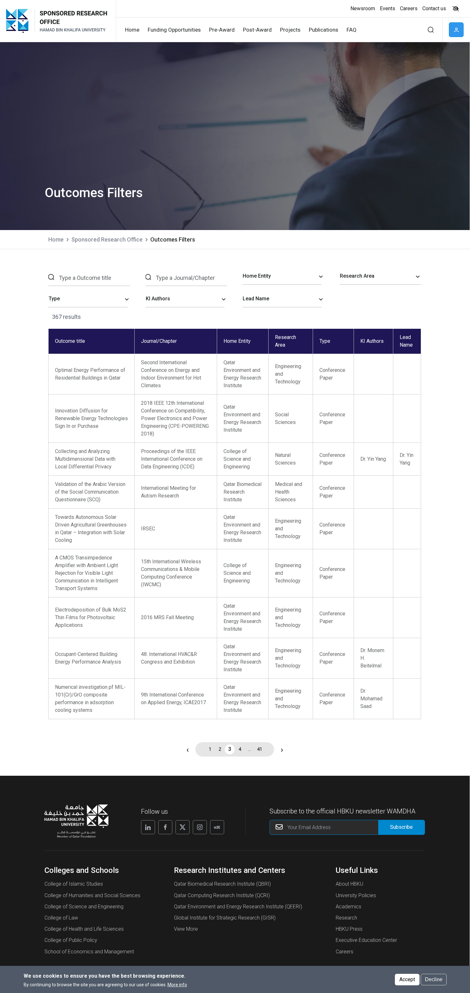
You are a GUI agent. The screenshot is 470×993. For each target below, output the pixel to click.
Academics (348, 907)
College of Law (61, 918)
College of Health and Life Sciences (84, 929)
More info (177, 984)
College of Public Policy (70, 940)
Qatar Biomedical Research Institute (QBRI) (222, 884)
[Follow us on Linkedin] (148, 827)
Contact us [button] (434, 8)
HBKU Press (349, 929)
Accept (407, 979)
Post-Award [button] (257, 30)
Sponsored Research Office (107, 239)
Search (430, 30)
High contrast (455, 8)
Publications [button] (323, 30)
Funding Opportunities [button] (174, 30)
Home (56, 239)
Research (346, 918)
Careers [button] (409, 8)
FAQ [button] (351, 30)
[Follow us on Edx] (217, 827)
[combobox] (282, 276)
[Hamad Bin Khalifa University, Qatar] (19, 21)
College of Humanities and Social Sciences (92, 895)
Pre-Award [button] (222, 30)
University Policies (356, 895)
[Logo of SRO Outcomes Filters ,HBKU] (73, 21)
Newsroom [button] (362, 8)
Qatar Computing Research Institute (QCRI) (222, 895)
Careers (344, 952)
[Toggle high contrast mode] (455, 8)
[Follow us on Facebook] (165, 827)
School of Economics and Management (89, 952)
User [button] (456, 29)
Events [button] (387, 8)
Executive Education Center (366, 940)
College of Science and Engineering (83, 907)
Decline (434, 979)
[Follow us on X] (183, 827)
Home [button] (132, 30)
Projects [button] (290, 30)
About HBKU (349, 884)
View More (186, 929)
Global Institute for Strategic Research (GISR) (225, 918)
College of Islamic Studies (73, 884)
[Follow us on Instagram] (200, 827)
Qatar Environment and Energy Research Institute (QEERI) (238, 907)
